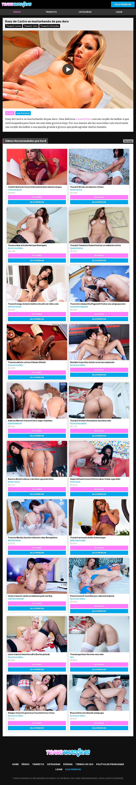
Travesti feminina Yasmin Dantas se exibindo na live (95, 245)
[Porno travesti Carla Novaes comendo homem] (99, 576)
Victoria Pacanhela (78, 423)
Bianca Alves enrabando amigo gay (87, 712)
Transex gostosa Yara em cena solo (87, 654)
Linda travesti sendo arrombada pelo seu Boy (30, 596)
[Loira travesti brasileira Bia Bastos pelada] (37, 634)
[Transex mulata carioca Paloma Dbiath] (37, 342)
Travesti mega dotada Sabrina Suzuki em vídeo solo (33, 303)
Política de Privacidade (110, 764)
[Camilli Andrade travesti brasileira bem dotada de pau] (37, 167)
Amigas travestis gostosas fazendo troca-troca (31, 712)
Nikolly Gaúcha (14, 540)
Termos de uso (84, 764)
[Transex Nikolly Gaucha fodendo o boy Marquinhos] (37, 517)
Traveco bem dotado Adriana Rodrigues (27, 245)
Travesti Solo (31, 26)
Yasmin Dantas (76, 248)
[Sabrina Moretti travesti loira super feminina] (37, 401)
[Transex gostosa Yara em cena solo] (99, 634)
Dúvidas (68, 764)
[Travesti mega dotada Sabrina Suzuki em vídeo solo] (37, 284)
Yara (72, 657)
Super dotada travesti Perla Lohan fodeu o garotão (95, 479)
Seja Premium (123, 4)
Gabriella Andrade (16, 599)
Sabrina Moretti (15, 423)
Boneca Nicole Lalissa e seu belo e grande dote (30, 479)
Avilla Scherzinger (78, 540)
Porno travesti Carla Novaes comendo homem (92, 596)
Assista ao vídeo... (16, 248)
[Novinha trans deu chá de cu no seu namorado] (99, 342)
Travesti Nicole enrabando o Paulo (87, 187)
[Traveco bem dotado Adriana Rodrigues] (37, 225)
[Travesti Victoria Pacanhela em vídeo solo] (99, 401)
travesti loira (83, 119)
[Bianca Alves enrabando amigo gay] (99, 693)
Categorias (85, 11)
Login (119, 11)
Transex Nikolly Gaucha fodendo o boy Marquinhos (32, 537)
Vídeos (17, 11)
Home (15, 764)
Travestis (51, 11)
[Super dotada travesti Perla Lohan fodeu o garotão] (99, 459)
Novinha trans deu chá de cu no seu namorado (92, 362)
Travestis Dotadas (49, 26)
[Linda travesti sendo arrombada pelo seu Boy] (37, 576)
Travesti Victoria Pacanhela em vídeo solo (90, 420)
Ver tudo (128, 141)
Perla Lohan (75, 482)
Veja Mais (37, 197)
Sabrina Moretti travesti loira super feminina (30, 420)
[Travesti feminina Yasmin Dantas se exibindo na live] (99, 225)
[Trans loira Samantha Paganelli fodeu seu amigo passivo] (99, 284)
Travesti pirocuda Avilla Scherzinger (88, 537)
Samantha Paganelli (79, 306)
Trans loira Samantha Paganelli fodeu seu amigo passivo (97, 303)
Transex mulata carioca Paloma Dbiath (27, 362)
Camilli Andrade (15, 190)
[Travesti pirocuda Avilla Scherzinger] (99, 517)
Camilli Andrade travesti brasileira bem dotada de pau (35, 187)
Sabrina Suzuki (14, 306)
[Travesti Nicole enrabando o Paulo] (99, 167)
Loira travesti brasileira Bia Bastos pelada (29, 654)
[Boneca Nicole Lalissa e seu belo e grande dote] (37, 459)
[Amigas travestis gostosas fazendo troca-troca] (37, 693)
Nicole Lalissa (76, 190)
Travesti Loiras (13, 26)
